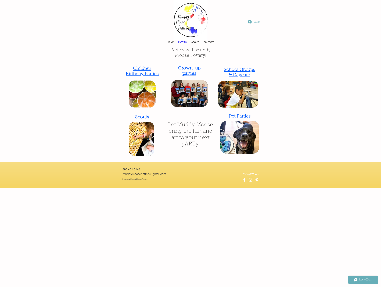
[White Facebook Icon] (244, 179)
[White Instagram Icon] (250, 179)
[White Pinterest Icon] (256, 179)
